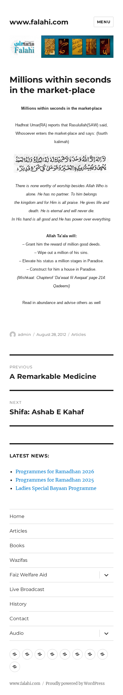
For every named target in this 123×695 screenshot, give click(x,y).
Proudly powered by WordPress (75, 683)
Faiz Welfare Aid (28, 575)
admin (24, 334)
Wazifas (18, 560)
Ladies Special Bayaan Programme (56, 488)
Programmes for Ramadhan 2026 (55, 471)
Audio (17, 633)
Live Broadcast (27, 589)
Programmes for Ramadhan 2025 (55, 480)
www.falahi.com (39, 22)
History (18, 604)
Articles (78, 334)
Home (17, 516)
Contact (19, 618)
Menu (103, 21)
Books (17, 545)
